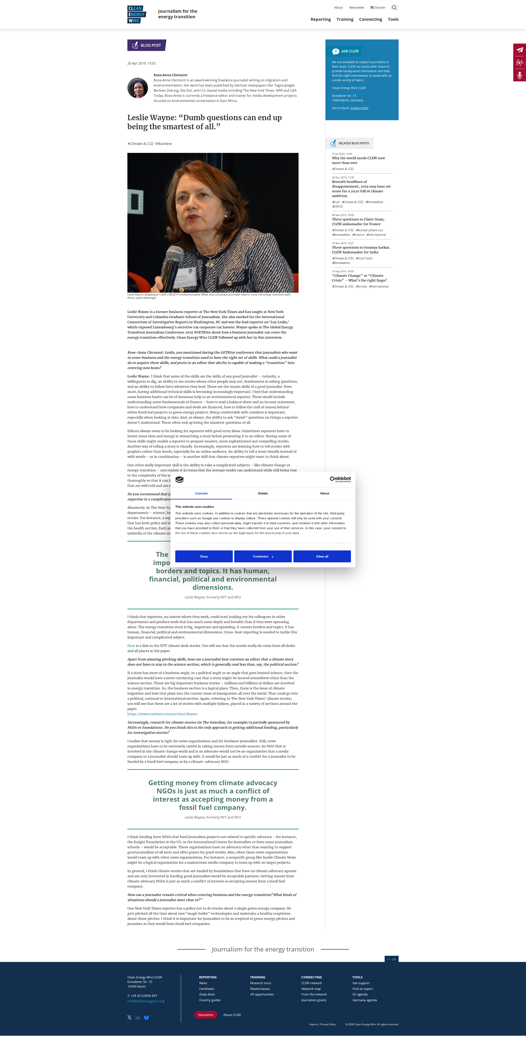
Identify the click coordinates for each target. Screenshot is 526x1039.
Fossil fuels (364, 258)
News (203, 983)
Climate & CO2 (343, 169)
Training (345, 19)
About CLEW (232, 1015)
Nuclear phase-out (370, 230)
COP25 (338, 206)
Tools (393, 19)
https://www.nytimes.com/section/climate (162, 714)
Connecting (370, 19)
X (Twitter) (131, 1018)
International (377, 235)
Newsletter (357, 7)
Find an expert (363, 989)
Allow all (322, 556)
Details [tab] (263, 493)
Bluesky (147, 1018)
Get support (361, 983)
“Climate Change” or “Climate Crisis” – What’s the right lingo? (359, 278)
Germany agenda (365, 1000)
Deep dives (207, 994)
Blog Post (151, 45)
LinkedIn (139, 1018)
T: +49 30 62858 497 (142, 996)
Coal (336, 202)
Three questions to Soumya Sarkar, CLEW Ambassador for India (361, 249)
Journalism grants (313, 1000)
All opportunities (262, 994)
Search (394, 7)
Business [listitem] (164, 143)
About (338, 7)
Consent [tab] (201, 493)
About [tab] (324, 493)
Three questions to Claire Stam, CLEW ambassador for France (358, 221)
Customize (260, 556)
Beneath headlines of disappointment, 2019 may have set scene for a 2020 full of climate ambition (361, 189)
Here (131, 646)
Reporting (321, 19)
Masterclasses (260, 989)
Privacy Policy (328, 1024)
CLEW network (311, 983)
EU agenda (360, 994)
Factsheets (206, 989)
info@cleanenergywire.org (145, 1001)
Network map (311, 989)
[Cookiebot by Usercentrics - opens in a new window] (333, 480)
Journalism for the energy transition (177, 14)
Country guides (210, 1000)
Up (394, 959)
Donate (380, 7)
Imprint (313, 1024)
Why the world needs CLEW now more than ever (358, 160)
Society (362, 286)
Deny (204, 556)
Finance (358, 235)
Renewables (375, 202)
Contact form (359, 108)
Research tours (260, 983)
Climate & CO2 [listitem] (141, 143)
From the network (314, 994)
